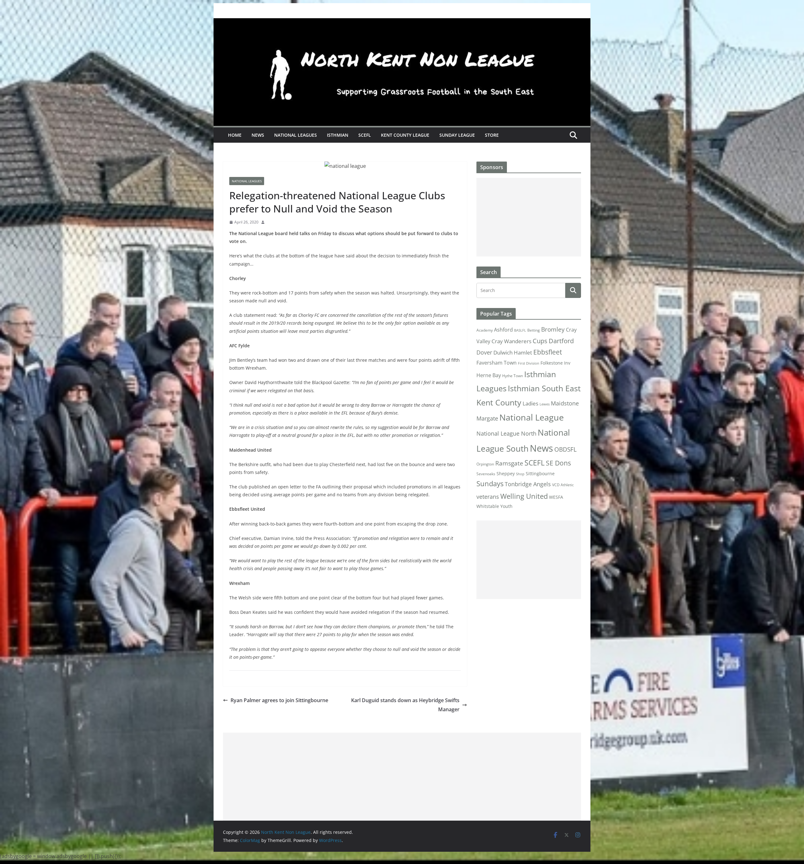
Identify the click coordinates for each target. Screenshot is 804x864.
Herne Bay (488, 375)
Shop (520, 474)
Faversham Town (496, 362)
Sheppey (506, 473)
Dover (484, 352)
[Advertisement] (528, 217)
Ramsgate (509, 463)
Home (235, 135)
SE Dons (558, 462)
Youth (506, 506)
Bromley (553, 329)
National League (531, 417)
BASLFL (520, 330)
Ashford (503, 329)
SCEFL (364, 135)
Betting (533, 330)
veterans (487, 496)
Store (492, 135)
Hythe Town (512, 375)
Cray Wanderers (511, 341)
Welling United (524, 496)
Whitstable (487, 506)
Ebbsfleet (547, 352)
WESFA (556, 497)
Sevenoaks (485, 473)
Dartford (561, 341)
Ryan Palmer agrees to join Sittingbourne (279, 700)
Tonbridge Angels (528, 484)
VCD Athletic (563, 484)
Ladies (530, 403)
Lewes (545, 404)
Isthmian (337, 135)
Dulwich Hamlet (512, 352)
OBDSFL (565, 449)
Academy (484, 330)
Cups (540, 340)
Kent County (498, 402)
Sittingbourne (540, 473)
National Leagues (295, 135)
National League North (506, 433)
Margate (487, 418)
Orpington (485, 464)
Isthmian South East (544, 388)
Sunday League (457, 135)
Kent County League (405, 135)
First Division (528, 363)
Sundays (489, 483)
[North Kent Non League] (402, 22)
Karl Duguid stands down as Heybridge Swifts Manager (405, 705)
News (258, 135)
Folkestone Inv (555, 363)
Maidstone (565, 403)
